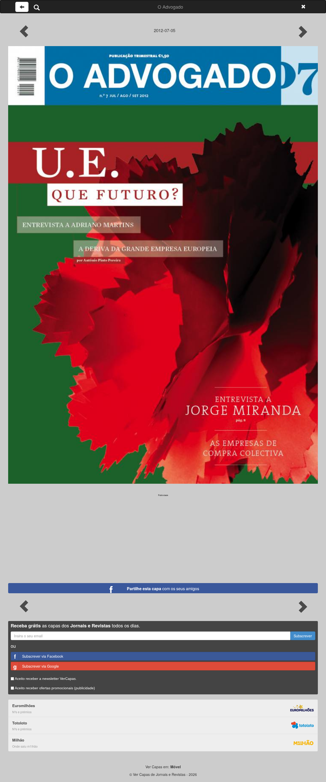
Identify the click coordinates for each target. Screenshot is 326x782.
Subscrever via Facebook (38, 656)
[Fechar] (303, 6)
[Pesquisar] (37, 7)
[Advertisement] (163, 532)
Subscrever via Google (36, 666)
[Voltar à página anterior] (22, 7)
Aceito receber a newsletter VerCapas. (45, 679)
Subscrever (303, 635)
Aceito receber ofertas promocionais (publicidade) (54, 688)
